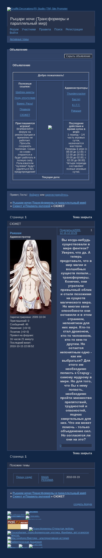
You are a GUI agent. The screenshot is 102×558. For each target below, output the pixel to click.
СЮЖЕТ (25, 114)
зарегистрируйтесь (56, 194)
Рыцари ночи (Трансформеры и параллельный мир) (49, 202)
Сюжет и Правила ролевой (31, 206)
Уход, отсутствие (24, 97)
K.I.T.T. (76, 105)
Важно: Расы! (25, 103)
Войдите (34, 194)
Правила (25, 109)
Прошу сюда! (24, 477)
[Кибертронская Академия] (24, 541)
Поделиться (67, 230)
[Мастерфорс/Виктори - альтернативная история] (38, 538)
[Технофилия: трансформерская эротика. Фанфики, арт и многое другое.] (51, 535)
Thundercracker (76, 93)
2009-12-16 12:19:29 (70, 231)
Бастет (76, 99)
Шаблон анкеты (25, 92)
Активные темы (19, 39)
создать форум (83, 504)
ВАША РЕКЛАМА (47, 478)
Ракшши (76, 110)
